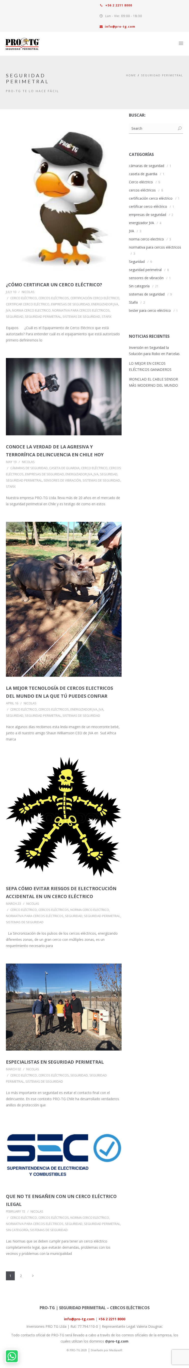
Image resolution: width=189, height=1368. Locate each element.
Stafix (106, 316)
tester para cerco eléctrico (150, 310)
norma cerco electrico (31, 310)
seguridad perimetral (162, 75)
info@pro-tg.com (120, 26)
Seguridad (14, 316)
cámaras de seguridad (29, 468)
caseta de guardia (64, 468)
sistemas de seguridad (81, 316)
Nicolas (28, 292)
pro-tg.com (118, 1341)
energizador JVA (104, 304)
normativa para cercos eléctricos (81, 310)
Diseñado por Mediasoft (106, 1350)
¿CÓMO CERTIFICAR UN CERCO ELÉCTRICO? (54, 285)
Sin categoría (17, 1230)
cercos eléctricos (53, 298)
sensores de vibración (62, 480)
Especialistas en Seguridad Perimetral (55, 1062)
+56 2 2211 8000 (118, 5)
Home (131, 75)
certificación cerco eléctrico (94, 298)
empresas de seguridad (70, 304)
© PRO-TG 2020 (77, 1350)
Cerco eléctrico (23, 298)
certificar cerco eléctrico (27, 304)
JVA (8, 310)
